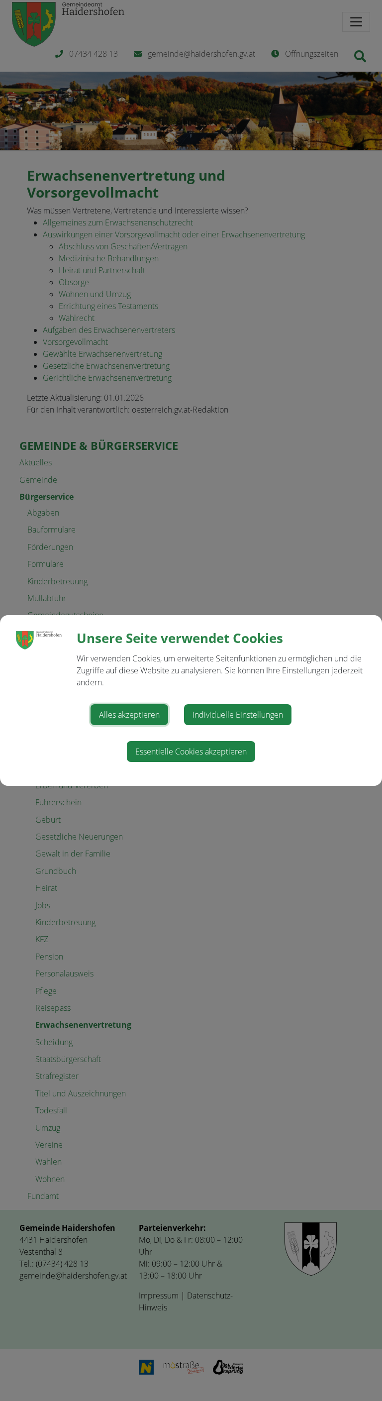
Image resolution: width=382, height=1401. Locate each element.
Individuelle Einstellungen (237, 714)
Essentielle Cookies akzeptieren (191, 751)
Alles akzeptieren (129, 714)
